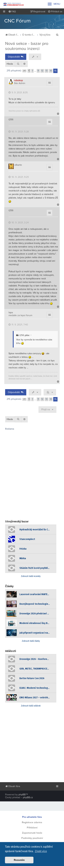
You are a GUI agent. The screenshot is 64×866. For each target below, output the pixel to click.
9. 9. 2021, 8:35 (19, 92)
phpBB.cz (28, 797)
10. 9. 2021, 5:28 (20, 131)
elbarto (18, 165)
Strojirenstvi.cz (13, 4)
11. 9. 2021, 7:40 (19, 324)
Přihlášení (32, 827)
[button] (24, 71)
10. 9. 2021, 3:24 (20, 222)
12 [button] (42, 70)
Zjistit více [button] (41, 851)
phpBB (22, 794)
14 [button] (51, 70)
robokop (18, 80)
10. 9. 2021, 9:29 (20, 177)
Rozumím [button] (19, 860)
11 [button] (38, 70)
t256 (11, 119)
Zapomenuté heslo (32, 832)
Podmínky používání (32, 838)
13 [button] (46, 70)
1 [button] (32, 70)
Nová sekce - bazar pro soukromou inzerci (26, 46)
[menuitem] (12, 11)
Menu (53, 4)
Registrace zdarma (32, 822)
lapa (11, 312)
